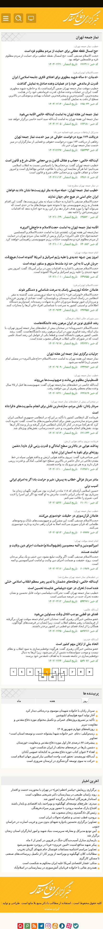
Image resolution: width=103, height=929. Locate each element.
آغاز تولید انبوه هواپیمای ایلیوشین (75, 715)
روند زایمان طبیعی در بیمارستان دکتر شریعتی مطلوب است (61, 794)
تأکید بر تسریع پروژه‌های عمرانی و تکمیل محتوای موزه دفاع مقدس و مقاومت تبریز (55, 722)
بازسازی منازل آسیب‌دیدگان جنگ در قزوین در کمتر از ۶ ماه (61, 840)
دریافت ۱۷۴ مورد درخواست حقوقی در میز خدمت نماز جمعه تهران (56, 137)
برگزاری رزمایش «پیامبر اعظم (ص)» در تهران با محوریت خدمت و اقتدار (54, 789)
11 (52, 677)
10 (42, 677)
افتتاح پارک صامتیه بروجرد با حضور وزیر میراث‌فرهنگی (64, 808)
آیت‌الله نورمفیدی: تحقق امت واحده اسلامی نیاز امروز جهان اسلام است (53, 756)
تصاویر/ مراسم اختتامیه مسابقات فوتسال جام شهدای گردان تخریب (57, 849)
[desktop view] (31, 19)
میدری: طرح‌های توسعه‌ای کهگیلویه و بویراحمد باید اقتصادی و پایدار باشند (54, 803)
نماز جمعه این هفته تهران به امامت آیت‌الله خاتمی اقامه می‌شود (58, 114)
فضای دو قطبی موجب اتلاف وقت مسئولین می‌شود (66, 614)
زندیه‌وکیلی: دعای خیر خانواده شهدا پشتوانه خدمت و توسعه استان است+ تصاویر (53, 736)
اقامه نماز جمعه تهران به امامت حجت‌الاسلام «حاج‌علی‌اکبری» (59, 227)
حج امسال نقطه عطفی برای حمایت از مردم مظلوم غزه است (61, 51)
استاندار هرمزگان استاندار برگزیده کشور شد (70, 799)
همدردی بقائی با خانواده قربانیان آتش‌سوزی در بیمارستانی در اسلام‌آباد (55, 867)
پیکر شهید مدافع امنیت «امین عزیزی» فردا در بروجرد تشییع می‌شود (57, 844)
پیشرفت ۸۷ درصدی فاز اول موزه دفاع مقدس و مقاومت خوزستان (56, 742)
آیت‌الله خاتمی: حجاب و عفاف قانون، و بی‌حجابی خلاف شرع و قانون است (51, 160)
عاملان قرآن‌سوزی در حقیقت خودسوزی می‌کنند (68, 516)
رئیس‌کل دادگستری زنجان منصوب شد (74, 812)
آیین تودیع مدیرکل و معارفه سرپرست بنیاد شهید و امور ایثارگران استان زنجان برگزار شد (52, 833)
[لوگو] (82, 25)
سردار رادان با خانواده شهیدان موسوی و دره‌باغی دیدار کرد (60, 710)
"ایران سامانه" (51, 908)
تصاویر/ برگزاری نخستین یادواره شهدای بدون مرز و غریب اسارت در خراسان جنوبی (52, 824)
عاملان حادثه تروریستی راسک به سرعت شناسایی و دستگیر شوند (58, 290)
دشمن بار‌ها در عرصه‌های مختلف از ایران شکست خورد (62, 747)
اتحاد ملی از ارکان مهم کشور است (77, 644)
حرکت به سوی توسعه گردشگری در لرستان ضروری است (61, 761)
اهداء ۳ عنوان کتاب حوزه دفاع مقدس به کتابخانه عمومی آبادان (58, 752)
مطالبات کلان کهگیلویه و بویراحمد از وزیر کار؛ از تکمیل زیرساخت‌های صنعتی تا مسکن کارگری (52, 856)
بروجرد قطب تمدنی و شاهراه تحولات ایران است (68, 817)
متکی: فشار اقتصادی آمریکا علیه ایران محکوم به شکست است (60, 863)
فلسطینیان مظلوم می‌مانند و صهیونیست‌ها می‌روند (66, 380)
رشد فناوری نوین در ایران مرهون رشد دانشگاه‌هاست (66, 323)
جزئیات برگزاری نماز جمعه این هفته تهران (72, 354)
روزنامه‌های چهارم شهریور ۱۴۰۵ (76, 729)
